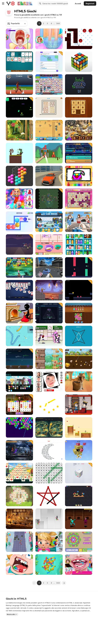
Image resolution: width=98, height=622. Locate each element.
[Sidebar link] (3, 3)
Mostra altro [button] (11, 614)
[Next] (64, 583)
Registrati (90, 4)
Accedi (78, 4)
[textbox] (16, 23)
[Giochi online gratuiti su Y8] (11, 3)
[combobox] (16, 23)
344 (58, 23)
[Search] (40, 3)
